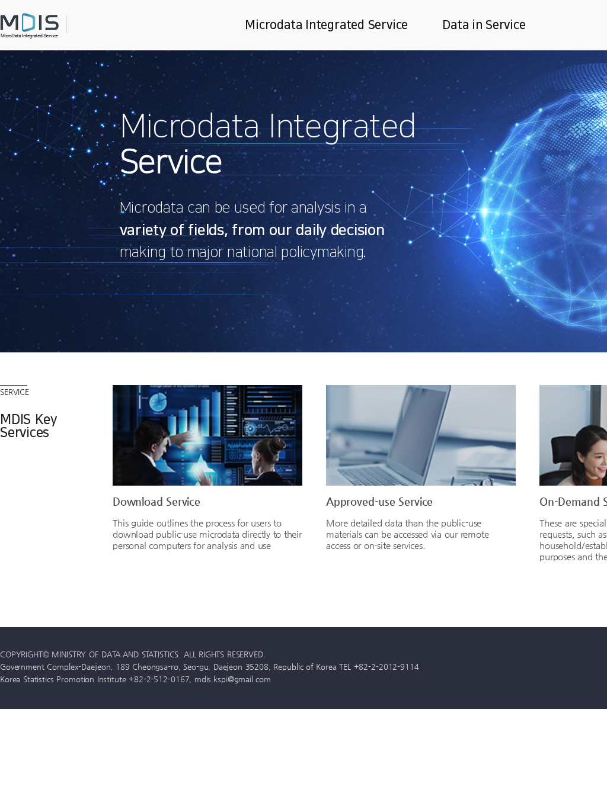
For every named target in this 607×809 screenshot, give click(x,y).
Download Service (156, 501)
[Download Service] (207, 435)
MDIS (59, 25)
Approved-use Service (379, 501)
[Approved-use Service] (421, 435)
